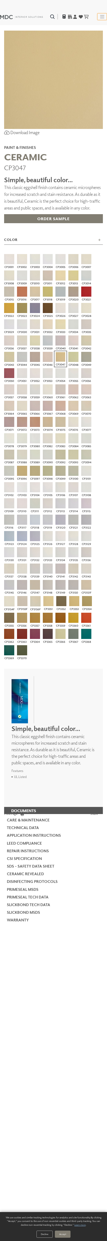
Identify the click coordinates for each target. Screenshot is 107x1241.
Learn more (80, 1224)
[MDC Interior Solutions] (21, 16)
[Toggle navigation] (102, 16)
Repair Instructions (28, 850)
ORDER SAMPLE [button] (53, 218)
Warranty (18, 920)
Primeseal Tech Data (28, 897)
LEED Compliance (24, 843)
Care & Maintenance (28, 820)
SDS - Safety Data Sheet (30, 866)
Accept (62, 1234)
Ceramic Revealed (25, 873)
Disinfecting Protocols (32, 881)
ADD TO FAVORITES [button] (53, 230)
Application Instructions (34, 835)
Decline (44, 1234)
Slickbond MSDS (23, 912)
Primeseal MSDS (22, 889)
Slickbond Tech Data (28, 904)
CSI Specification (24, 858)
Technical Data (23, 827)
